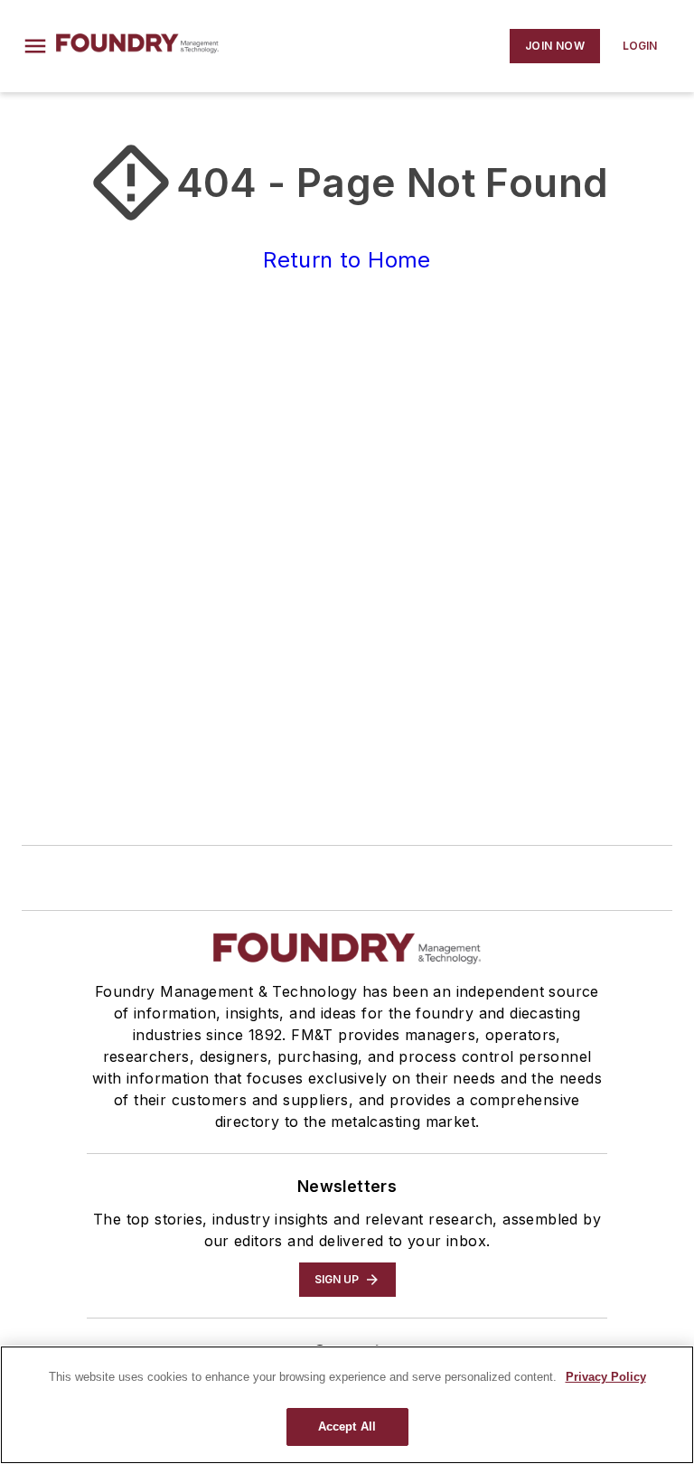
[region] (347, 1405)
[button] (35, 46)
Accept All (347, 1426)
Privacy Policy (606, 1377)
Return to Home (347, 260)
